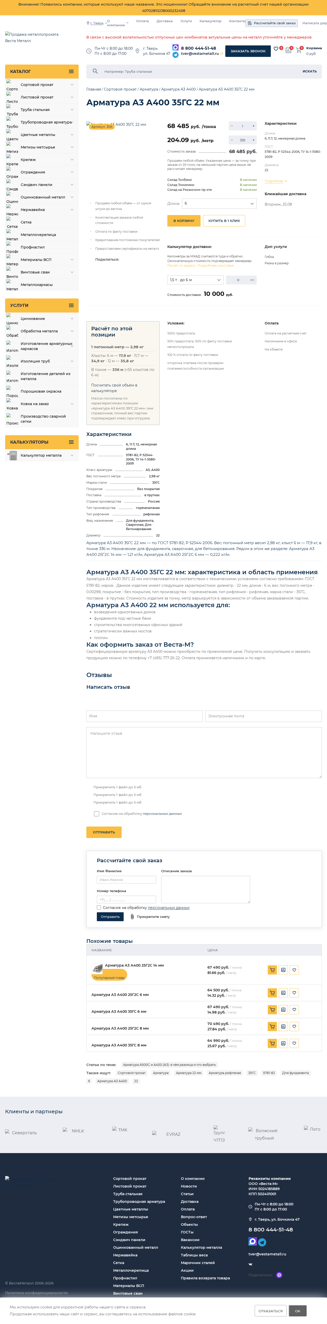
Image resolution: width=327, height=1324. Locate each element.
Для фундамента (295, 1073)
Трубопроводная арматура (139, 1201)
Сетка (118, 1262)
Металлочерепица (131, 1270)
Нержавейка (125, 1255)
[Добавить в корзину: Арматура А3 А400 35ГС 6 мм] (272, 1009)
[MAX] (175, 47)
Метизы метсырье (130, 1217)
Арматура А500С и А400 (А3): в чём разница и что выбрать (169, 1065)
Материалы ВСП (128, 1285)
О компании (116, 23)
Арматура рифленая (225, 1073)
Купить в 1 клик (224, 221)
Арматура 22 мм (188, 1073)
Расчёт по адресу (181, 265)
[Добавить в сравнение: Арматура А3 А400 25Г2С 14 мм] (283, 970)
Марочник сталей (198, 1262)
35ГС (252, 1073)
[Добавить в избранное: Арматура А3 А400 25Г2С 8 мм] (294, 1026)
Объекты (189, 1224)
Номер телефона (111, 891)
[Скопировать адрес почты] (221, 53)
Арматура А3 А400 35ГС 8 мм (118, 1045)
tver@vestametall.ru (200, 53)
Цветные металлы (130, 1209)
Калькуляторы (29, 442)
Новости (189, 1186)
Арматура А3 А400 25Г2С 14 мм (134, 965)
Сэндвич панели (129, 1240)
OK (297, 1311)
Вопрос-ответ (194, 1217)
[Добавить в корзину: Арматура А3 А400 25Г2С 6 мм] (272, 992)
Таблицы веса (194, 1255)
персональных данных (162, 813)
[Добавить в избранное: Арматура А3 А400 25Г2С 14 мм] (294, 970)
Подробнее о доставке (215, 265)
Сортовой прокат (132, 1073)
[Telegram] (175, 55)
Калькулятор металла (201, 1247)
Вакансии (190, 1240)
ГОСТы (187, 1232)
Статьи (187, 1194)
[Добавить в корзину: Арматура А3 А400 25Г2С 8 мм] (272, 1026)
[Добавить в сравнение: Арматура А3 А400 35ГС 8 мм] (283, 1043)
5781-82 (269, 1073)
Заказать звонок (248, 51)
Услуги (186, 21)
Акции (187, 1270)
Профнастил (125, 1278)
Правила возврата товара (205, 1278)
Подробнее (274, 181)
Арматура (161, 1073)
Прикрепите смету (153, 917)
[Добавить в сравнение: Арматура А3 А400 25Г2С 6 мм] (283, 992)
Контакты (237, 21)
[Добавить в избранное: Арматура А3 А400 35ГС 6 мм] (294, 1009)
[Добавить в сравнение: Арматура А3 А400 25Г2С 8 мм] (283, 1026)
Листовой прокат (129, 1186)
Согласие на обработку (125, 907)
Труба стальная (128, 1194)
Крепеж (121, 1224)
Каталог (20, 71)
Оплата (142, 21)
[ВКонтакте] (250, 1264)
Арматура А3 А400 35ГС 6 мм (118, 1011)
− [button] (232, 125)
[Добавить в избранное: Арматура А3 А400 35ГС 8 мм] (294, 1043)
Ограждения (125, 1232)
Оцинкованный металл (135, 1247)
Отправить (104, 832)
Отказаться (271, 1311)
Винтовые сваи (128, 1293)
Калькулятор (210, 21)
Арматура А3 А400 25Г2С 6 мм (120, 995)
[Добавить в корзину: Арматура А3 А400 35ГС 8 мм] (272, 1043)
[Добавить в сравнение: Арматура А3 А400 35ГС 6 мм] (283, 1009)
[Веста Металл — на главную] (34, 40)
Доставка (165, 21)
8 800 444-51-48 (198, 48)
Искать (310, 71)
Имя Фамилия (109, 871)
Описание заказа (176, 871)
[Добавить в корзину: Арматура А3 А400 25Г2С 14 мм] (272, 970)
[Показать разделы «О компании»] (127, 23)
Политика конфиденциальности (36, 1293)
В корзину (183, 221)
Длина (173, 203)
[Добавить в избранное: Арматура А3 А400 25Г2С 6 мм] (294, 992)
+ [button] (253, 125)
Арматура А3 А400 (112, 1081)
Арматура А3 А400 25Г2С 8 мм (120, 1028)
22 (136, 1081)
